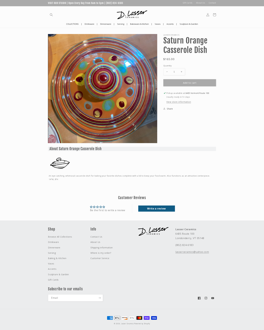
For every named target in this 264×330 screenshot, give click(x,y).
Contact (212, 3)
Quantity (167, 65)
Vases (51, 263)
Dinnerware (54, 247)
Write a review (156, 208)
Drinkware (53, 242)
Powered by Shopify (142, 324)
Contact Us (96, 236)
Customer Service (99, 258)
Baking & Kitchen (57, 258)
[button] (51, 14)
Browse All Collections (60, 236)
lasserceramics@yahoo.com (192, 252)
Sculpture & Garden (58, 274)
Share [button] (170, 108)
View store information (178, 101)
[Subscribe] (99, 297)
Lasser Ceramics (127, 324)
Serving (52, 252)
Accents (52, 268)
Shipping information (101, 247)
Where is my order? (100, 252)
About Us (200, 3)
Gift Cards (187, 3)
